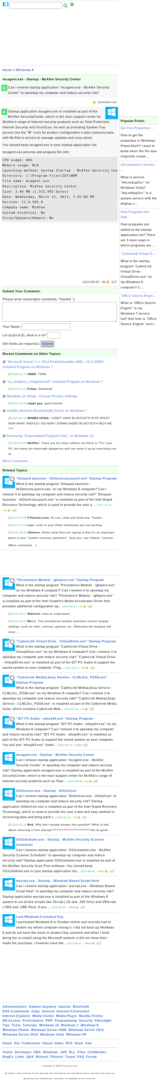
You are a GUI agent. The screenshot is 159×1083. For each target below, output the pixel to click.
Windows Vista (52, 1034)
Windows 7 (70, 1025)
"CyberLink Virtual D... (138, 253)
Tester (8, 1052)
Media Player (66, 1016)
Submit (47, 343)
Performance (33, 1020)
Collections (31, 1043)
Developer (23, 1052)
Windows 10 (49, 1025)
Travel (70, 1056)
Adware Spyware (42, 1006)
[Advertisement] (60, 38)
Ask (88, 1043)
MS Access (12, 1020)
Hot (17, 1043)
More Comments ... (17, 461)
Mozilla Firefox (91, 1016)
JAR (63, 1052)
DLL (72, 1052)
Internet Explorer (16, 1016)
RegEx (8, 1056)
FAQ (80, 1056)
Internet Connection (73, 1011)
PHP (49, 1020)
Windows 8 (25, 70)
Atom (79, 1043)
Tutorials (30, 1025)
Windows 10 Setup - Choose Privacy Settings (42, 396)
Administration (15, 1006)
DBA (37, 1052)
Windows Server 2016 (20, 1034)
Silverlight (103, 1020)
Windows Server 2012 (86, 1030)
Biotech (42, 1056)
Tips (6, 1025)
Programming (66, 1020)
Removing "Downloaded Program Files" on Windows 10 (50, 436)
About (47, 1043)
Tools (16, 1025)
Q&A (30, 1056)
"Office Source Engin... (138, 295)
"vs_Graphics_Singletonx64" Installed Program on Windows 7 (55, 381)
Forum (91, 1056)
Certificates (96, 1052)
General (48, 1011)
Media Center (43, 1016)
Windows (50, 1052)
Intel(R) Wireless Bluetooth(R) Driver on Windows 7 (47, 410)
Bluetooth (81, 1006)
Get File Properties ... (137, 128)
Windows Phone (16, 1030)
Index (59, 1043)
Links (19, 1056)
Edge (35, 1011)
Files (82, 1052)
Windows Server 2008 (49, 1030)
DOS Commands (16, 1011)
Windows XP (76, 1034)
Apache (64, 1006)
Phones (57, 1056)
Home (7, 70)
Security (86, 1020)
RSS (69, 1043)
